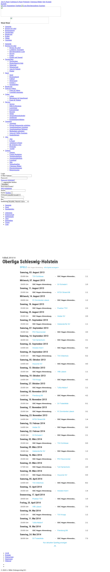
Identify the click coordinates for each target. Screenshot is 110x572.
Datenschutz (9, 557)
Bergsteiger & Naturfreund (18, 98)
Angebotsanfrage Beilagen (18, 129)
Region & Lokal (10, 28)
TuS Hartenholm (38, 340)
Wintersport (13, 81)
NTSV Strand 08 (63, 292)
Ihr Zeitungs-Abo (15, 145)
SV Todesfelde (62, 403)
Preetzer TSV (62, 308)
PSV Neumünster (39, 332)
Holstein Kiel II (37, 348)
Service (7, 102)
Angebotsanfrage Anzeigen (18, 127)
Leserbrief (12, 160)
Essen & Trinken (15, 100)
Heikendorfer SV (63, 324)
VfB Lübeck (61, 372)
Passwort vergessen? (8, 180)
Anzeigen (8, 40)
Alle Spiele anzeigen (51, 267)
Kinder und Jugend (15, 57)
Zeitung (7, 150)
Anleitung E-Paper (16, 2)
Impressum (9, 559)
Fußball (12, 79)
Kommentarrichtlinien (16, 119)
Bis (2, 199)
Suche (3, 190)
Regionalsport (10, 30)
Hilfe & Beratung (15, 106)
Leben (7, 94)
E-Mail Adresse (6, 176)
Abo (2, 2)
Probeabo (26, 2)
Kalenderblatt (14, 110)
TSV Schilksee (37, 276)
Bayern (11, 53)
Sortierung (4, 201)
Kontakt (48, 2)
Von (2, 197)
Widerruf (8, 561)
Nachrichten (9, 32)
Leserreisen (13, 108)
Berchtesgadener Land (17, 51)
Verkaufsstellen (14, 164)
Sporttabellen (13, 84)
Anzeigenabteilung (15, 158)
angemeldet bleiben (10, 182)
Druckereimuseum (15, 168)
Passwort (4, 178)
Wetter (7, 38)
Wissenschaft (13, 67)
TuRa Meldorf (62, 387)
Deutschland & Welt (16, 63)
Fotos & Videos (10, 88)
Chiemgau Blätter (36, 2)
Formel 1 (12, 83)
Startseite (8, 26)
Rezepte (12, 112)
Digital (11, 71)
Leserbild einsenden (16, 92)
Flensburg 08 (37, 395)
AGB (7, 553)
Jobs (43, 2)
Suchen (8, 193)
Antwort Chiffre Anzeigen (18, 133)
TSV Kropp (36, 379)
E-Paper (7, 2)
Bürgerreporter (14, 170)
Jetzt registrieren (6, 188)
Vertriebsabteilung (15, 156)
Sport (7, 73)
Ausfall (11, 149)
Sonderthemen (14, 135)
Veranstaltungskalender (17, 116)
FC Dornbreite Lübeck (40, 300)
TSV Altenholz (62, 356)
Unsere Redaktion (15, 154)
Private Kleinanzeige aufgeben (19, 125)
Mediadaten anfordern (16, 131)
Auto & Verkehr (14, 69)
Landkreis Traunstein (16, 50)
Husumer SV (37, 364)
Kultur (7, 36)
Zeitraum (4, 195)
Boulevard (8, 34)
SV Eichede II (62, 284)
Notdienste (13, 117)
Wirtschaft (12, 65)
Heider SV (61, 316)
